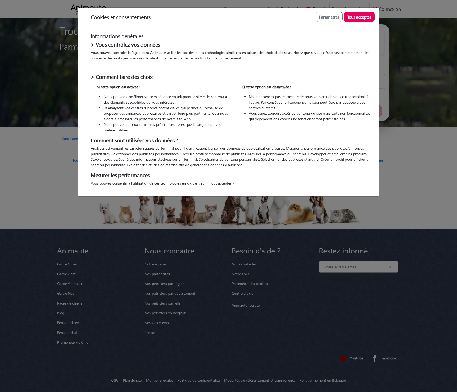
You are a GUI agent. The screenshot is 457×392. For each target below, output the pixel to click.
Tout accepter (359, 17)
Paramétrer (329, 17)
